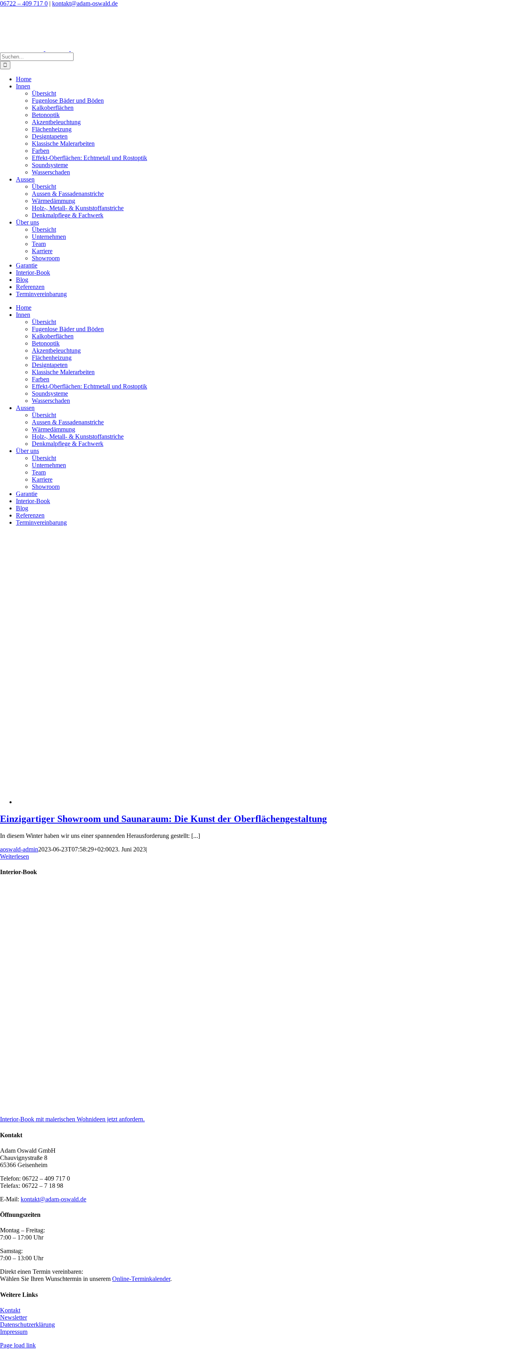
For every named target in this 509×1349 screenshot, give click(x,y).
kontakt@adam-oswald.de (85, 3)
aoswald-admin (19, 849)
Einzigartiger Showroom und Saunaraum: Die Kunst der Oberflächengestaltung (163, 819)
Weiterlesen (14, 856)
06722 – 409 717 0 (24, 3)
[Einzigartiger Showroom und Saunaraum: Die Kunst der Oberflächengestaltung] (219, 801)
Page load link (18, 1345)
